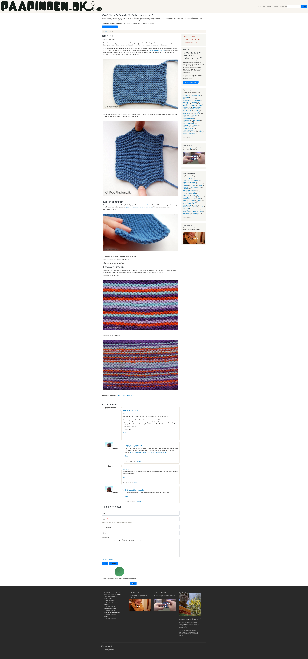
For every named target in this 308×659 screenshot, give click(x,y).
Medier (201, 105)
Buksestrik (185, 187)
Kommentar (105, 537)
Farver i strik (186, 192)
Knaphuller (200, 197)
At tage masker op (188, 184)
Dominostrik (197, 100)
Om (286, 6)
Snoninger (194, 206)
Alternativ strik (196, 95)
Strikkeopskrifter (187, 122)
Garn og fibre (186, 104)
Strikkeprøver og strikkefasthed (191, 210)
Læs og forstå (197, 198)
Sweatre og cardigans (188, 130)
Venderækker (193, 215)
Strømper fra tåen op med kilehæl (112, 594)
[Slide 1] (189, 162)
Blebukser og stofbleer (189, 99)
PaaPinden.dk (186, 107)
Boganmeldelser (187, 100)
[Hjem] (51, 6)
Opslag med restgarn (194, 157)
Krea (200, 104)
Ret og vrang (192, 202)
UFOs (200, 131)
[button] (183, 158)
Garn (184, 193)
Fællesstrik (194, 102)
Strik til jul (185, 115)
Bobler (200, 185)
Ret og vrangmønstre (128, 395)
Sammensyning (187, 205)
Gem (106, 563)
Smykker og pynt (187, 110)
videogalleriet (190, 148)
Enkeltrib (106, 616)
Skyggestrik (186, 206)
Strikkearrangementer (188, 118)
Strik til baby (196, 112)
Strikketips (195, 125)
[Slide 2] (192, 162)
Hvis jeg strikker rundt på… (134, 490)
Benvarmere (186, 97)
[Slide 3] (195, 162)
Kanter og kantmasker (188, 197)
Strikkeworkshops (187, 127)
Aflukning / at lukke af (188, 179)
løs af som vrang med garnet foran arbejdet (139, 207)
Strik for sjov (186, 112)
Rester (184, 108)
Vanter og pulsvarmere (189, 133)
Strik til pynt (194, 115)
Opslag (199, 200)
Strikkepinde (186, 208)
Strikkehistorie (196, 120)
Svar (124, 433)
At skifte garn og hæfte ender (190, 180)
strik (106, 31)
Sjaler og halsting (194, 108)
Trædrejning (186, 131)
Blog (264, 6)
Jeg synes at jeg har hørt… (134, 446)
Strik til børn (197, 113)
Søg (305, 6)
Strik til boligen (186, 113)
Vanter (184, 215)
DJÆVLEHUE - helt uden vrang (112, 612)
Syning (199, 130)
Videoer (276, 6)
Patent (184, 202)
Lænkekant (126, 469)
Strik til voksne (186, 117)
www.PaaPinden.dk (193, 619)
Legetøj (185, 105)
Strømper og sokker (188, 128)
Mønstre (119, 395)
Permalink (136, 438)
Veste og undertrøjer (188, 135)
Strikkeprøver (186, 125)
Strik (259, 6)
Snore (201, 206)
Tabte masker (186, 213)
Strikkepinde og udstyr (188, 123)
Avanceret (192, 36)
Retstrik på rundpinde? (131, 410)
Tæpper (194, 131)
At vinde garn (199, 184)
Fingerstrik (185, 102)
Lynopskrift (193, 105)
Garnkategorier (108, 598)
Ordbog (282, 6)
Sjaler (196, 205)
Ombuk (193, 200)
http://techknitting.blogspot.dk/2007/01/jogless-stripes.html (148, 452)
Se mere (194, 238)
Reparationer (196, 107)
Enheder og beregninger (190, 42)
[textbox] (141, 549)
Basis (185, 36)
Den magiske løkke (196, 187)
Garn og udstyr (195, 39)
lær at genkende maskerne (157, 50)
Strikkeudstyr (186, 211)
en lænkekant (147, 205)
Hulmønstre (186, 195)
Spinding (197, 110)
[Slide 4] (198, 162)
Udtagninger (196, 213)
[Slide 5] (199, 242)
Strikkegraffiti (186, 120)
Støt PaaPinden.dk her (109, 27)
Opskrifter (270, 6)
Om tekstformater (107, 559)
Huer (194, 104)
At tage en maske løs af (189, 182)
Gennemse (114, 563)
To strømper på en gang (110, 608)
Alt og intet (185, 95)
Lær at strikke (186, 198)
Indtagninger (195, 195)
